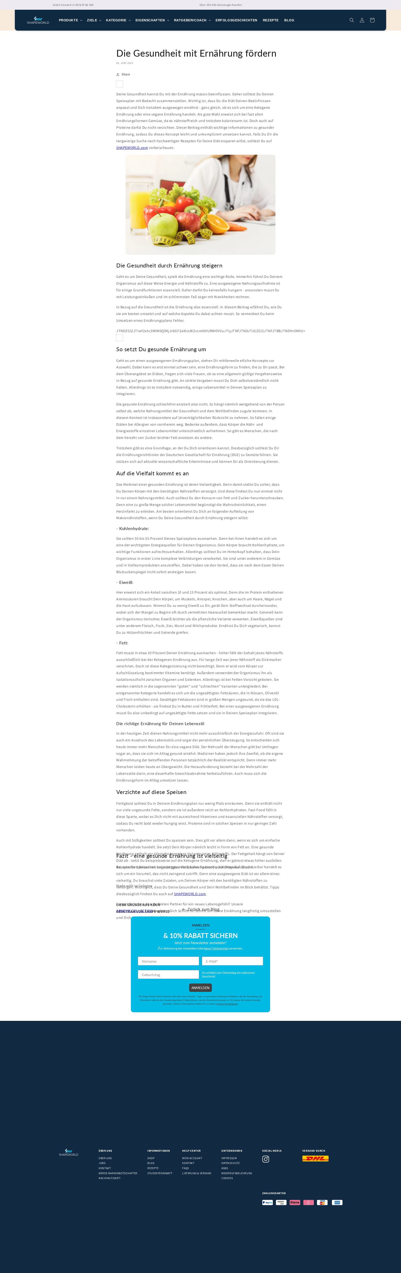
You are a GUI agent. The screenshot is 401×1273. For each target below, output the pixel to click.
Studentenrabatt (159, 1173)
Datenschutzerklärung (227, 1004)
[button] (70, 20)
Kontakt (105, 1168)
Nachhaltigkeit (109, 1178)
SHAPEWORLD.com (132, 147)
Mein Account (192, 1158)
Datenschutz (230, 1163)
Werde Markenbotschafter (118, 1173)
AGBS (224, 1168)
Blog (150, 1163)
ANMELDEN (200, 987)
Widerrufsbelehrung (236, 1173)
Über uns (105, 1158)
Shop (151, 1158)
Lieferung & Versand (196, 1173)
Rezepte (152, 1168)
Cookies (227, 1178)
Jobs (102, 1163)
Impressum (229, 1158)
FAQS (185, 1168)
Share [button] (126, 74)
